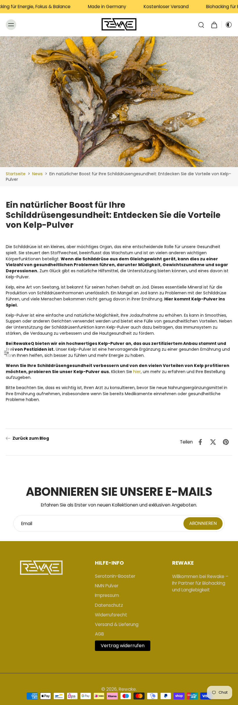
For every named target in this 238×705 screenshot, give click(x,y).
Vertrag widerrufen (123, 645)
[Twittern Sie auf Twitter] (213, 442)
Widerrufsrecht (111, 615)
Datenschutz (109, 605)
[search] (201, 25)
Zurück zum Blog (30, 438)
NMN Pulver (106, 586)
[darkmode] (227, 24)
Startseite (16, 174)
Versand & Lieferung (116, 624)
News (37, 174)
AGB (99, 634)
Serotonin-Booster (115, 576)
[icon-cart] (214, 25)
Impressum (107, 595)
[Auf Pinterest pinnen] (225, 442)
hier (137, 371)
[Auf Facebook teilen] (200, 442)
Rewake (127, 689)
